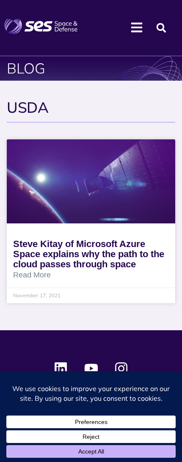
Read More (32, 275)
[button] (161, 28)
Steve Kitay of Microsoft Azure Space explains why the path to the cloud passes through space (88, 254)
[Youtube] (91, 369)
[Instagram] (121, 369)
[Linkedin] (61, 369)
